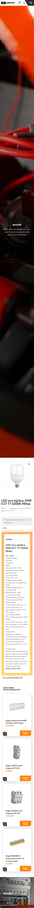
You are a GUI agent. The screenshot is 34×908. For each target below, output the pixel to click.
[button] (29, 464)
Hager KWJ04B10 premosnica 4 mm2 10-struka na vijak (15, 858)
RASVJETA (28, 508)
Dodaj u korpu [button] (25, 733)
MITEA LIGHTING (9, 511)
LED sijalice (20, 508)
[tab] (17, 528)
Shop (8, 894)
